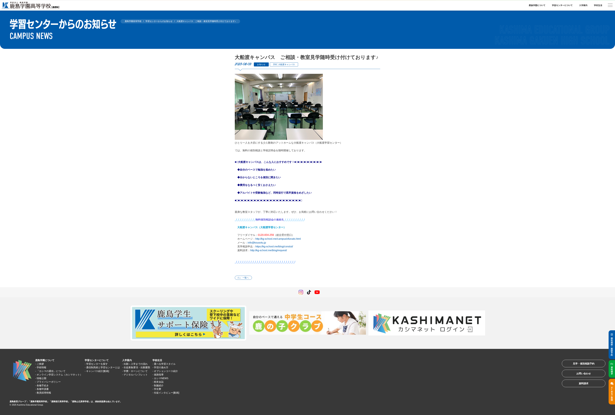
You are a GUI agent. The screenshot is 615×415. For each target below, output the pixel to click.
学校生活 (157, 360)
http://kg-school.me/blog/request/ (268, 250)
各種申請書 (43, 389)
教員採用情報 (44, 392)
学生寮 (157, 389)
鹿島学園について (44, 360)
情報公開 (41, 378)
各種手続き (43, 385)
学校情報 (41, 367)
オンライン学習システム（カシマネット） (59, 374)
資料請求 (583, 383)
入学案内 (127, 360)
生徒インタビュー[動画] (166, 392)
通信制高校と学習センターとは (103, 367)
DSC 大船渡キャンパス (284, 64)
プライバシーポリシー (49, 381)
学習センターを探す (97, 363)
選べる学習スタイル (165, 363)
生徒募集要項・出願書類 (137, 367)
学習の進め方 (161, 367)
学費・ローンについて (136, 371)
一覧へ (245, 278)
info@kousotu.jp (257, 242)
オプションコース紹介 (166, 371)
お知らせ (261, 64)
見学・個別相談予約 (583, 363)
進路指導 (159, 374)
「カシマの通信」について (51, 371)
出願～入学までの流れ (136, 363)
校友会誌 (159, 381)
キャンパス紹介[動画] (97, 371)
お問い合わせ (583, 373)
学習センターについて (97, 360)
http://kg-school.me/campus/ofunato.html (278, 238)
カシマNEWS (161, 378)
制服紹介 (159, 385)
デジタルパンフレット (136, 374)
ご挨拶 (40, 363)
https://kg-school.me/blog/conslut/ (274, 246)
